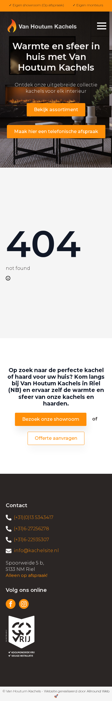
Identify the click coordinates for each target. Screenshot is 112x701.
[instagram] (24, 604)
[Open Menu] (101, 26)
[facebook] (11, 604)
